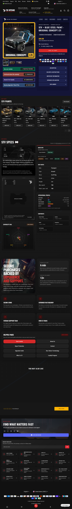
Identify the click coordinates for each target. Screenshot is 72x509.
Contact (52, 346)
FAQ (16, 1)
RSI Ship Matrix (59, 143)
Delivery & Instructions (53, 72)
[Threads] (14, 431)
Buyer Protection (19, 346)
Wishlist (29, 1)
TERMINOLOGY (29, 74)
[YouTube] (17, 431)
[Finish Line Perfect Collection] (6, 111)
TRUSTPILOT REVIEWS (28, 69)
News (19, 1)
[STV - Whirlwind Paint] (53, 111)
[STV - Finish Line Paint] (18, 111)
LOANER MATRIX (29, 79)
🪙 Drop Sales (35, 1)
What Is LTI (19, 355)
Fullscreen (29, 217)
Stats (46, 19)
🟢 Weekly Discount (7, 3)
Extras (41, 19)
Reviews (24, 1)
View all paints (66, 101)
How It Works (6, 1)
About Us (52, 341)
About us (65, 19)
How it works (19, 341)
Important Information (53, 76)
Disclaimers (53, 84)
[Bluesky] (11, 431)
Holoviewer (52, 19)
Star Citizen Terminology (52, 351)
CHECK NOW (30, 85)
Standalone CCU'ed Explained (45, 34)
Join (67, 446)
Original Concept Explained (59, 34)
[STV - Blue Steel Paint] (30, 111)
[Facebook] (8, 431)
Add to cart (7, 125)
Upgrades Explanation (53, 80)
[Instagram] (4, 431)
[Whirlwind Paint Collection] (65, 111)
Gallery (59, 19)
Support (12, 1)
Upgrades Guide (19, 351)
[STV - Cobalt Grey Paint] (42, 111)
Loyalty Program (52, 355)
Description (53, 68)
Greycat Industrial (44, 24)
